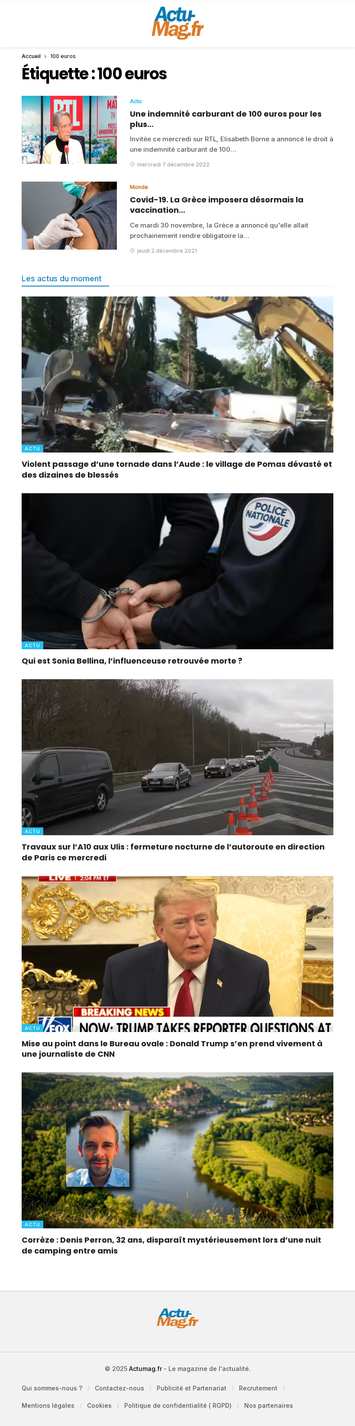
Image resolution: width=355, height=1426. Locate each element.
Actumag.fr (145, 1368)
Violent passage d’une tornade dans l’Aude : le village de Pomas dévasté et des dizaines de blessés (177, 469)
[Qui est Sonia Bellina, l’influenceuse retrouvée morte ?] (177, 571)
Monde (139, 187)
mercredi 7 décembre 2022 (173, 164)
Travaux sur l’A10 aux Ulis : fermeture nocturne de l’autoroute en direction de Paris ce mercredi (173, 852)
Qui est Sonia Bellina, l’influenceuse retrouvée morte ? (132, 660)
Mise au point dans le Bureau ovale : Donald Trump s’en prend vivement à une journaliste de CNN (172, 1048)
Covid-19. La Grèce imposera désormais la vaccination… (216, 204)
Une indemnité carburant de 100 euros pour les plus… (226, 119)
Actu (136, 101)
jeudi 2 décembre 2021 (167, 250)
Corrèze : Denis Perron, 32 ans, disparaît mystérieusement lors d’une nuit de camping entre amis (171, 1245)
